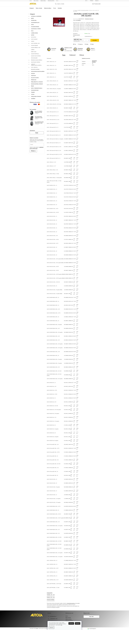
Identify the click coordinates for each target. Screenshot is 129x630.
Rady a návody (36, 0)
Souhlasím (78, 623)
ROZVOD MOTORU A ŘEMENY (37, 84)
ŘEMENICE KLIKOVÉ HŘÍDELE (36, 60)
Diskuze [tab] (82, 55)
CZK (86, 0)
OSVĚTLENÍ (33, 75)
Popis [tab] (63, 55)
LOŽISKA (32, 49)
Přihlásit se (33, 150)
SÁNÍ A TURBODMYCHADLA (36, 88)
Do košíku (95, 40)
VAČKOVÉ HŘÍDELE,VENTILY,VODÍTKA (36, 65)
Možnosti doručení (76, 35)
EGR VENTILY (33, 37)
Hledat (36, 132)
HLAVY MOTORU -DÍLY (35, 43)
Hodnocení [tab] (72, 55)
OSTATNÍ (33, 73)
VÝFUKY (32, 94)
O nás (30, 0)
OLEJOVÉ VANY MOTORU (36, 56)
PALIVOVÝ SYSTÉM (35, 77)
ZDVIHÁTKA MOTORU (35, 69)
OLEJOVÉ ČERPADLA (35, 53)
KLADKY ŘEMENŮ (34, 45)
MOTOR (32, 35)
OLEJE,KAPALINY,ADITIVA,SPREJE (37, 71)
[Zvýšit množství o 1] (88, 40)
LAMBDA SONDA (34, 33)
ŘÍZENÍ (32, 86)
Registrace (96, 0)
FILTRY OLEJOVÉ (34, 39)
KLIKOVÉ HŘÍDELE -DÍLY (35, 47)
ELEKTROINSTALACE (35, 22)
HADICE (32, 41)
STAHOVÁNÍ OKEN (34, 90)
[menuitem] (32, 8)
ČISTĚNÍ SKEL (34, 20)
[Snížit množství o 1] (83, 40)
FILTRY (32, 24)
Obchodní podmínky (51, 0)
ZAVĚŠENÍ (33, 98)
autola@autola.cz (53, 616)
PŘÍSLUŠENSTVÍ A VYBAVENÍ (37, 81)
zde (61, 625)
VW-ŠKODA (78, 20)
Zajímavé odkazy (43, 0)
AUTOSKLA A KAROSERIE (36, 16)
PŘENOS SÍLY (33, 79)
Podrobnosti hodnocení (89, 18)
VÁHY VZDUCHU (34, 67)
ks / (91, 616)
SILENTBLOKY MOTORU (35, 62)
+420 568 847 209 (53, 618)
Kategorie (32, 14)
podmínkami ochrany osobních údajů (36, 148)
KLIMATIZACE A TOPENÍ (36, 28)
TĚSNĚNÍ (33, 92)
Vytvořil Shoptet (92, 628)
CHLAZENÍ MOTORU (35, 26)
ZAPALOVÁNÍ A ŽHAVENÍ (36, 96)
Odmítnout (71, 623)
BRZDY (32, 18)
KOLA (32, 30)
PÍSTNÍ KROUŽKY (34, 58)
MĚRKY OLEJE (33, 51)
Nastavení (51, 627)
